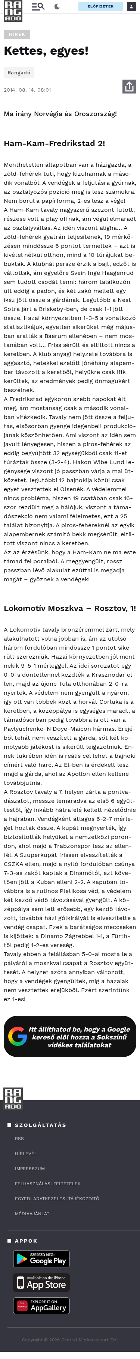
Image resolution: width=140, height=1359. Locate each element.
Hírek (17, 34)
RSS (19, 1138)
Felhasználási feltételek (48, 1183)
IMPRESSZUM (30, 1168)
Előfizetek (101, 6)
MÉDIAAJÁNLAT (32, 1213)
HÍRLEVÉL (26, 1153)
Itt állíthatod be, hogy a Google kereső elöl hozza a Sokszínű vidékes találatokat (79, 1037)
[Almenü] (38, 6)
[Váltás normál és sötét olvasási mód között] (57, 6)
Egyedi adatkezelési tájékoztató (57, 1198)
